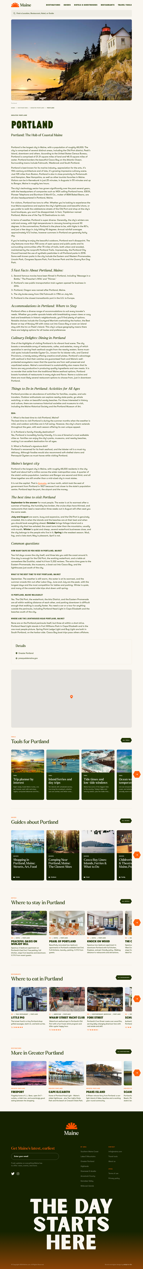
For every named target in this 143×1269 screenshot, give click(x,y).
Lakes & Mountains (88, 1156)
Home (13, 108)
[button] (71, 697)
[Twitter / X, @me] (13, 1173)
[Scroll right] (137, 774)
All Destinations (123, 1051)
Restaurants (108, 5)
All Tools (126, 740)
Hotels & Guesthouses (86, 5)
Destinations (53, 5)
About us (111, 1161)
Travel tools (113, 1156)
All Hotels (125, 901)
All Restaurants (123, 977)
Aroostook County (88, 1176)
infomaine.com (115, 1152)
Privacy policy (114, 1178)
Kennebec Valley (87, 1181)
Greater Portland (37, 108)
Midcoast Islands (87, 1186)
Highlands (85, 1166)
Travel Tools (125, 5)
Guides (67, 5)
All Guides (125, 820)
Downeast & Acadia (88, 1171)
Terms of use (113, 1173)
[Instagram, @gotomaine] (18, 1173)
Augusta (42, 483)
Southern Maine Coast (89, 1152)
